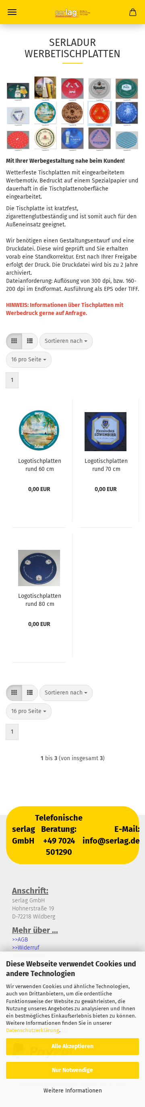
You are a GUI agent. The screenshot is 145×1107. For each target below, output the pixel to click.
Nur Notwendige (72, 1070)
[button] (14, 341)
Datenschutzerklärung (32, 1030)
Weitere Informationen (73, 1090)
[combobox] (66, 341)
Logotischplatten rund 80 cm (39, 599)
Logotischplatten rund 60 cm (39, 464)
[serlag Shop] (72, 12)
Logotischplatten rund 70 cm (106, 464)
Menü (12, 12)
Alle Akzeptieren (72, 1046)
